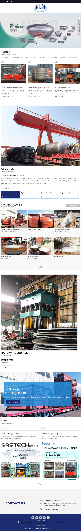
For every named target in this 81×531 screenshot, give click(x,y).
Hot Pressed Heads (62, 88)
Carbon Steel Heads (34, 230)
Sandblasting (58, 256)
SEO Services (40, 525)
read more (7, 188)
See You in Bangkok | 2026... (10, 434)
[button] (36, 43)
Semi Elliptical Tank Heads (12, 88)
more (7, 367)
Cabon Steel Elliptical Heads (10, 230)
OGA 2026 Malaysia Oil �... (50, 434)
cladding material (33, 256)
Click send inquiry (13, 402)
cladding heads (6, 256)
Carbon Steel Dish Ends (62, 230)
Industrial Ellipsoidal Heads (38, 88)
